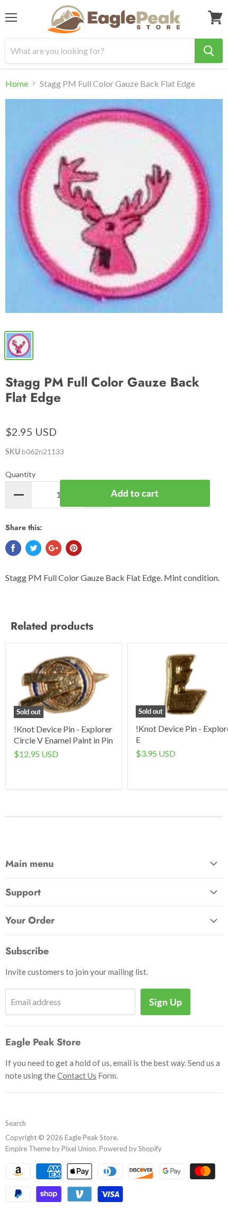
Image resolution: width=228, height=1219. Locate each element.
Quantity (20, 474)
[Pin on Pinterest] (74, 548)
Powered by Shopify (130, 1148)
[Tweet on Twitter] (33, 548)
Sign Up (165, 1002)
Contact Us (77, 1075)
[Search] (209, 51)
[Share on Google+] (54, 548)
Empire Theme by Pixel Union (50, 1148)
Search (15, 1123)
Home (16, 83)
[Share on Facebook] (13, 548)
